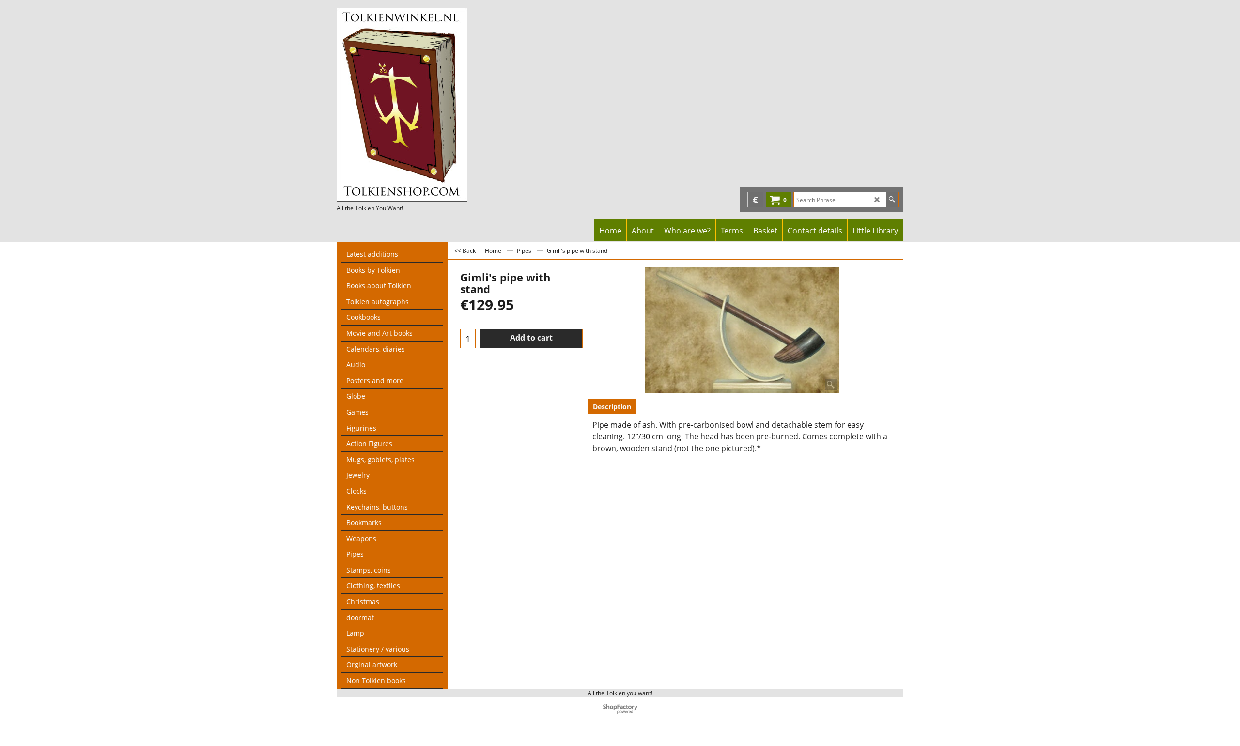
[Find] (892, 199)
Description (612, 406)
